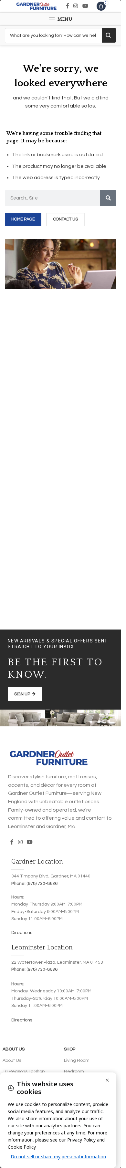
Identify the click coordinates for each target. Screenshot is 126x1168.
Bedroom (74, 1071)
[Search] (108, 198)
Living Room (76, 1060)
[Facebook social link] (67, 6)
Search (109, 35)
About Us (14, 1049)
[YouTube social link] (85, 6)
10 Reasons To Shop (24, 1071)
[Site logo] (36, 5)
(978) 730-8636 (42, 883)
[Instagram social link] (75, 6)
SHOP (69, 1049)
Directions (21, 932)
